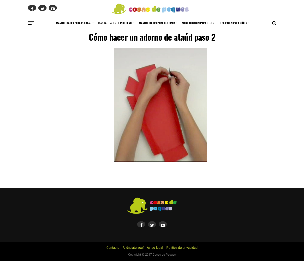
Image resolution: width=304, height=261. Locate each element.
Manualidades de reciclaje (115, 23)
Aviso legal (155, 248)
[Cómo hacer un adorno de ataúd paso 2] (160, 161)
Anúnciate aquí (133, 248)
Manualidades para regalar (73, 23)
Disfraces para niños (233, 23)
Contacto (113, 248)
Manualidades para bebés (198, 23)
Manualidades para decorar (157, 23)
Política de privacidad (181, 248)
